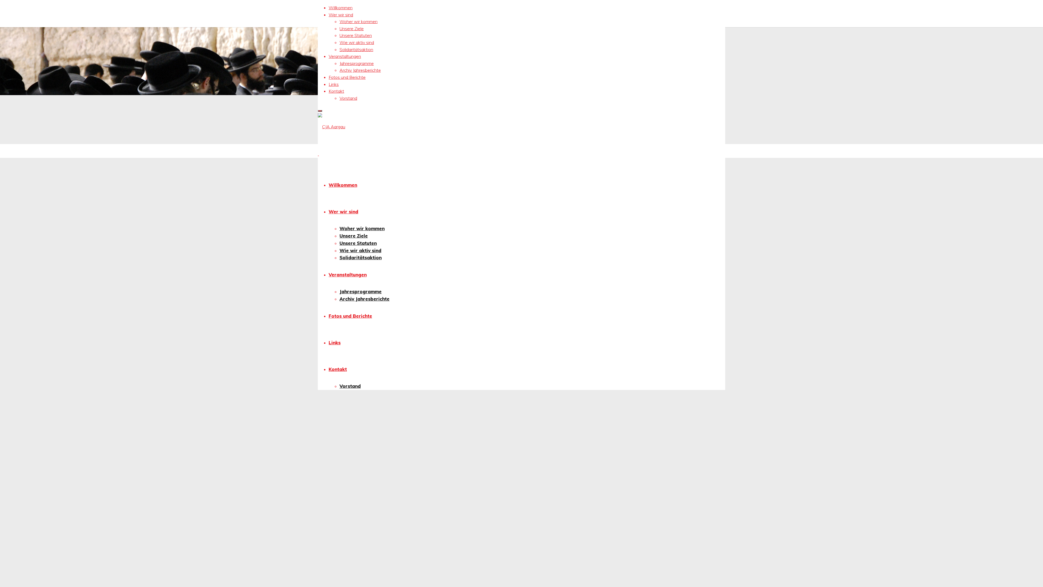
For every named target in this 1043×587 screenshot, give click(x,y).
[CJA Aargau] (331, 126)
